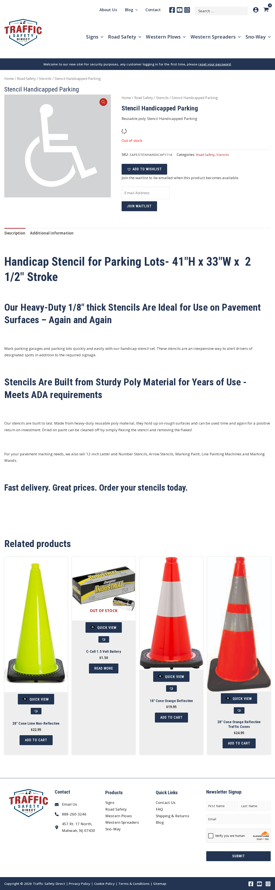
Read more (103, 668)
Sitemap (159, 883)
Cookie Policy (104, 883)
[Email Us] (66, 804)
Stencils (45, 78)
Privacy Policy (79, 883)
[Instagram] (187, 10)
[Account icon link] (256, 10)
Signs (109, 802)
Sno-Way (113, 828)
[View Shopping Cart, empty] (267, 9)
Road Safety (26, 78)
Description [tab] (15, 233)
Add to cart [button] (36, 740)
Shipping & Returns (172, 815)
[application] (135, 9)
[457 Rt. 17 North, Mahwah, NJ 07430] (75, 827)
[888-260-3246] (70, 814)
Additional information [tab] (51, 233)
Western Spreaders (122, 822)
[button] (103, 102)
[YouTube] (179, 10)
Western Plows (118, 815)
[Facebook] (172, 10)
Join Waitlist (139, 206)
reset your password (214, 64)
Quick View (39, 699)
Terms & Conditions (134, 883)
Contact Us (166, 802)
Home (9, 78)
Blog (160, 822)
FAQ (159, 809)
